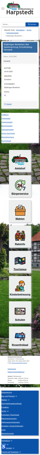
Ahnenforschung (7, 137)
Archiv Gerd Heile (8, 133)
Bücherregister (6, 126)
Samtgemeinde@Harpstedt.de (19, 363)
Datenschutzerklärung (16, 372)
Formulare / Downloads (10, 415)
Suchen (33, 24)
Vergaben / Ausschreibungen (12, 426)
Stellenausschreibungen (10, 422)
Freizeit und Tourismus (10, 452)
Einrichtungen (6, 448)
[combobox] (13, 24)
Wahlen (4, 400)
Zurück (9, 104)
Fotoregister (5, 118)
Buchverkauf (6, 141)
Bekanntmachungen (9, 419)
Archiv (3, 411)
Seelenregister (6, 122)
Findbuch (5, 115)
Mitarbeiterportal (7, 433)
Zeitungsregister (7, 130)
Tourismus (20, 269)
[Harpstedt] (20, 8)
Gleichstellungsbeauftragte (11, 404)
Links (3, 430)
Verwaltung (5, 441)
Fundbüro (5, 407)
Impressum (12, 369)
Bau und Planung (8, 396)
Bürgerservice (6, 392)
